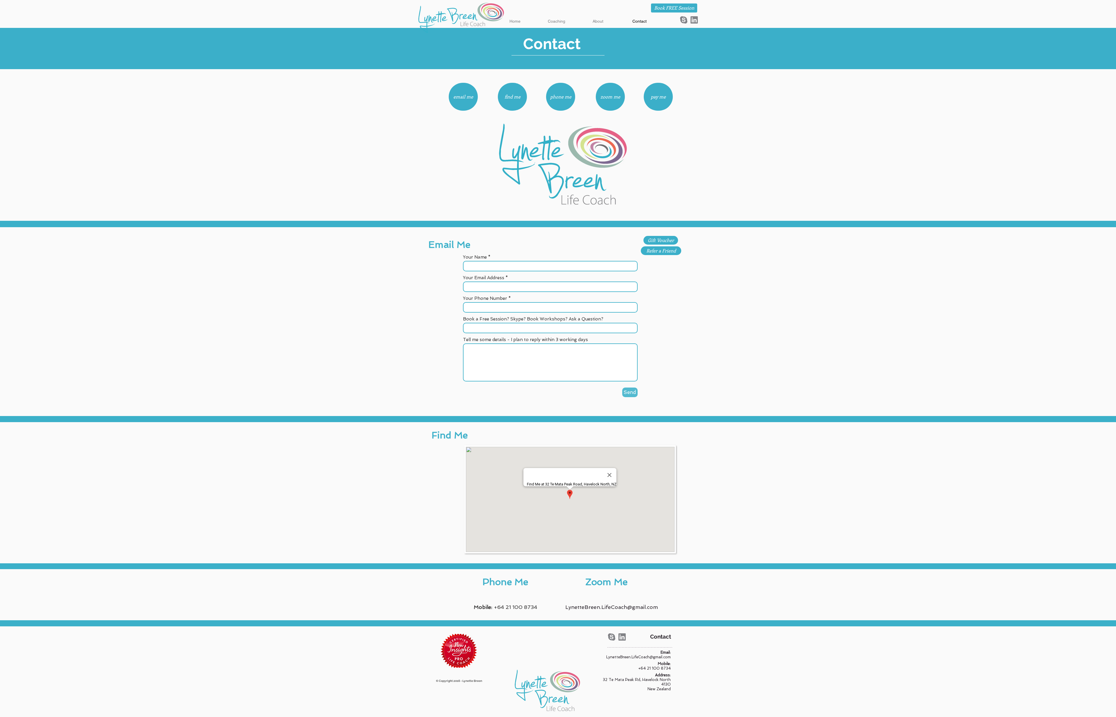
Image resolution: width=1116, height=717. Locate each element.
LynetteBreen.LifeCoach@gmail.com (611, 607)
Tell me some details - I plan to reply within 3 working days (525, 340)
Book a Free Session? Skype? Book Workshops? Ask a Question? (533, 319)
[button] (556, 21)
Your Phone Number (485, 298)
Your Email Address (483, 278)
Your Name (475, 257)
